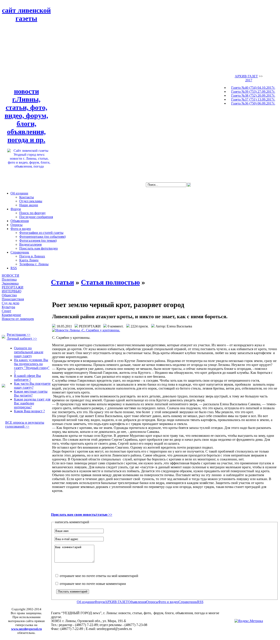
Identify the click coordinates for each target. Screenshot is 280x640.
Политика (9, 279)
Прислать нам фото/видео (38, 248)
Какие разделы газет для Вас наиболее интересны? (32, 403)
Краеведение (11, 315)
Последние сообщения (36, 217)
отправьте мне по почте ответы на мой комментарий (98, 576)
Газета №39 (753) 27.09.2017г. (253, 91)
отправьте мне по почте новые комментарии (92, 584)
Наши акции (28, 205)
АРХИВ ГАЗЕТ (246, 76)
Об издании (19, 193)
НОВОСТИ (10, 275)
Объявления (19, 221)
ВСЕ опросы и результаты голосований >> (24, 424)
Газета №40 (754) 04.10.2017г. (253, 87)
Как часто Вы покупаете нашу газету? (32, 385)
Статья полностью (110, 282)
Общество (9, 295)
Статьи (62, 282)
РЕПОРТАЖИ (12, 287)
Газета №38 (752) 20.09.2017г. (253, 95)
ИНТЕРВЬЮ (11, 291)
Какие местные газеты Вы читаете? (30, 393)
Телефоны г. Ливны (34, 264)
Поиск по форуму (32, 213)
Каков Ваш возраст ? (29, 411)
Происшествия (13, 299)
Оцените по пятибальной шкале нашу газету (28, 352)
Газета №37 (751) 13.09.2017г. (253, 99)
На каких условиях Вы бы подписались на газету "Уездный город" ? (31, 366)
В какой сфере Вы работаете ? (27, 377)
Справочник (19, 252)
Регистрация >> (18, 334)
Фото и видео (20, 229)
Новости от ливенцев (18, 319)
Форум (15, 209)
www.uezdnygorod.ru (26, 629)
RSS (13, 268)
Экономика (10, 283)
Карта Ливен (28, 260)
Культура (8, 307)
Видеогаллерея (30, 244)
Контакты (26, 197)
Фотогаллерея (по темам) (38, 240)
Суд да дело (10, 303)
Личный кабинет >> (22, 338)
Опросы (16, 225)
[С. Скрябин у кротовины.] (86, 330)
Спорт (6, 311)
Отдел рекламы (30, 201)
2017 (248, 80)
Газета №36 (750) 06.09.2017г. (253, 103)
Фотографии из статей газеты (41, 232)
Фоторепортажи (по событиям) (42, 236)
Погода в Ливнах (32, 256)
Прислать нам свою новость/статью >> (81, 514)
